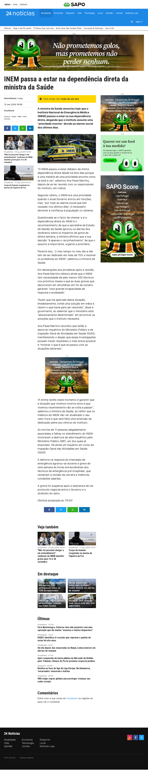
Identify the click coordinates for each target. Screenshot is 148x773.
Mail (15, 5)
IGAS (24, 117)
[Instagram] (129, 737)
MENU (7, 5)
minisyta (7, 119)
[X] (141, 737)
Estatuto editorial (26, 758)
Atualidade (9, 110)
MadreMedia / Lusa (13, 98)
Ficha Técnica (9, 758)
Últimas (44, 618)
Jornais (23, 5)
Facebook (72, 698)
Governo (7, 117)
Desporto (42, 666)
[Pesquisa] (132, 21)
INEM (19, 117)
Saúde (14, 117)
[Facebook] (135, 737)
